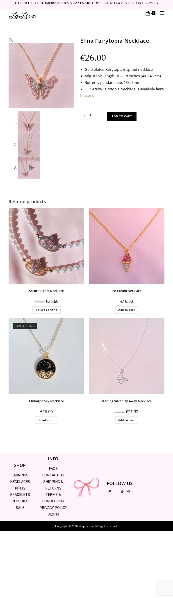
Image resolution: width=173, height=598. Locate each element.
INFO (53, 459)
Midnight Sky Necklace (46, 401)
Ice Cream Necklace (126, 291)
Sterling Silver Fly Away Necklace (126, 401)
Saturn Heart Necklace (46, 291)
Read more (47, 420)
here (160, 89)
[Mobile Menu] (160, 13)
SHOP (20, 465)
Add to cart (122, 116)
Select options (46, 310)
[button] (11, 40)
